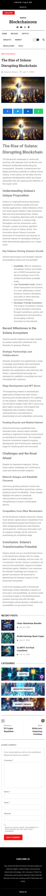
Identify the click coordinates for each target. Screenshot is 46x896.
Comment (8, 760)
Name (7, 792)
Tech (20, 46)
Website (7, 813)
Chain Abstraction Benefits (29, 623)
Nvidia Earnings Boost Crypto (30, 636)
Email (7, 802)
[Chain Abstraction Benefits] (7, 625)
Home (4, 33)
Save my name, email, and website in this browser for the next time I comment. (22, 829)
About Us (23, 7)
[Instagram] (25, 27)
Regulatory (8, 46)
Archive (14, 33)
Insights (7, 39)
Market (18, 39)
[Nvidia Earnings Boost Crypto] (7, 638)
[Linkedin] (28, 27)
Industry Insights (23, 689)
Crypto (25, 33)
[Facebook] (17, 27)
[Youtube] (21, 27)
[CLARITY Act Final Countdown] (7, 651)
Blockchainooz (23, 21)
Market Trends (23, 704)
